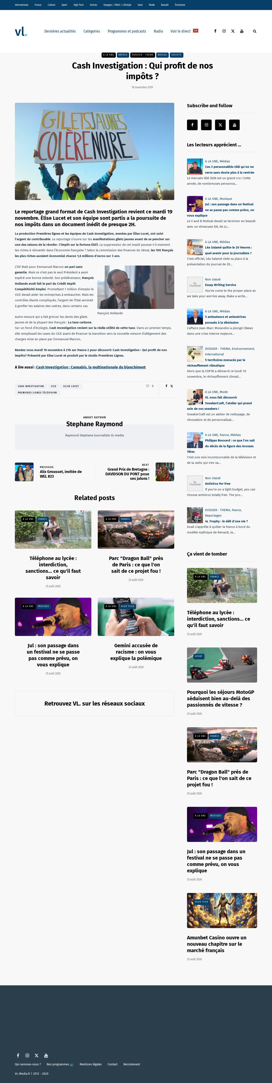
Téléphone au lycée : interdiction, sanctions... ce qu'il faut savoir (53, 567)
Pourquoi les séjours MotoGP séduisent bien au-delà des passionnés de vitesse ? (220, 698)
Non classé (213, 279)
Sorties (93, 4)
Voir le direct (184, 31)
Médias (162, 55)
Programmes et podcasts (127, 31)
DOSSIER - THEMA (142, 55)
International (21, 4)
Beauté (165, 4)
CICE (54, 386)
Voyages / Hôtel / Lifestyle (117, 4)
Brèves (123, 55)
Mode (152, 4)
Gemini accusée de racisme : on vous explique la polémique (136, 652)
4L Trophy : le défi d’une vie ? (226, 521)
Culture (51, 4)
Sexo (140, 4)
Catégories (92, 31)
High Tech (79, 4)
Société (176, 55)
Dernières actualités (60, 31)
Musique (43, 606)
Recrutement (131, 1064)
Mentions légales (91, 1064)
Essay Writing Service (220, 285)
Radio (158, 31)
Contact (113, 1064)
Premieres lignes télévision (37, 392)
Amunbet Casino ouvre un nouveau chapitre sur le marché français (216, 944)
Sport (64, 4)
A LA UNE (108, 55)
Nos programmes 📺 (60, 1064)
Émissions (180, 4)
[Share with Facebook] (166, 386)
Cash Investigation (31, 386)
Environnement (243, 349)
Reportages (213, 515)
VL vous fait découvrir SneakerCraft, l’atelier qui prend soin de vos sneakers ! (219, 403)
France (38, 4)
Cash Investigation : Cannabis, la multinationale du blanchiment (91, 367)
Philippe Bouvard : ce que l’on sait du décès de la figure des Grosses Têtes (221, 446)
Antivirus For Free (217, 484)
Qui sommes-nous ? (28, 1064)
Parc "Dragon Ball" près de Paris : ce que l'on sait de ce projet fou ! (136, 564)
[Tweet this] (171, 386)
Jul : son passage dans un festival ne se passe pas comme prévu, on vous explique (220, 210)
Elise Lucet (71, 386)
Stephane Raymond (94, 424)
